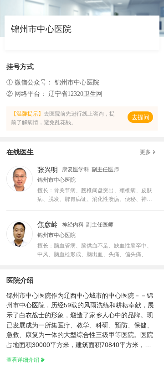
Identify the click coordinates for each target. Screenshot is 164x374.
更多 (145, 152)
